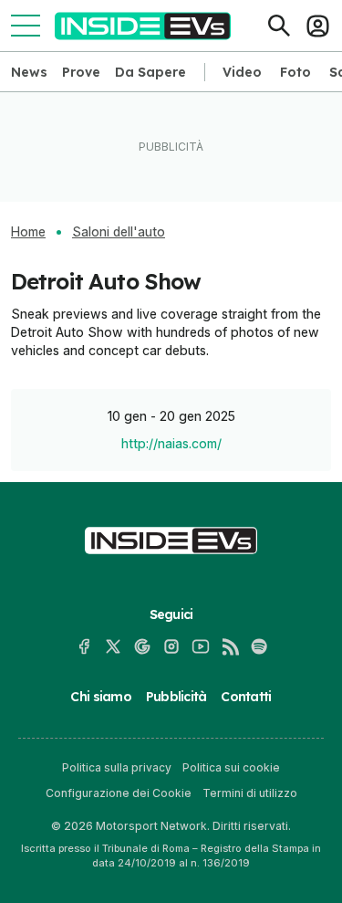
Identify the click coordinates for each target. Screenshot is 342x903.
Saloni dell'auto (118, 232)
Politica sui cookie (231, 767)
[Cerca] (279, 26)
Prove (81, 72)
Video (242, 72)
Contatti (246, 696)
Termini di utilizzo (249, 793)
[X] (113, 646)
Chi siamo (100, 696)
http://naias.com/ (171, 443)
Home (28, 232)
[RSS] (230, 646)
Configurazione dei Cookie (119, 793)
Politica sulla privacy (116, 767)
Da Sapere (150, 72)
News (29, 72)
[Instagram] (171, 646)
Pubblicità (176, 696)
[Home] (143, 26)
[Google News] (142, 646)
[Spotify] (259, 646)
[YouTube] (201, 646)
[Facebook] (84, 646)
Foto (295, 72)
